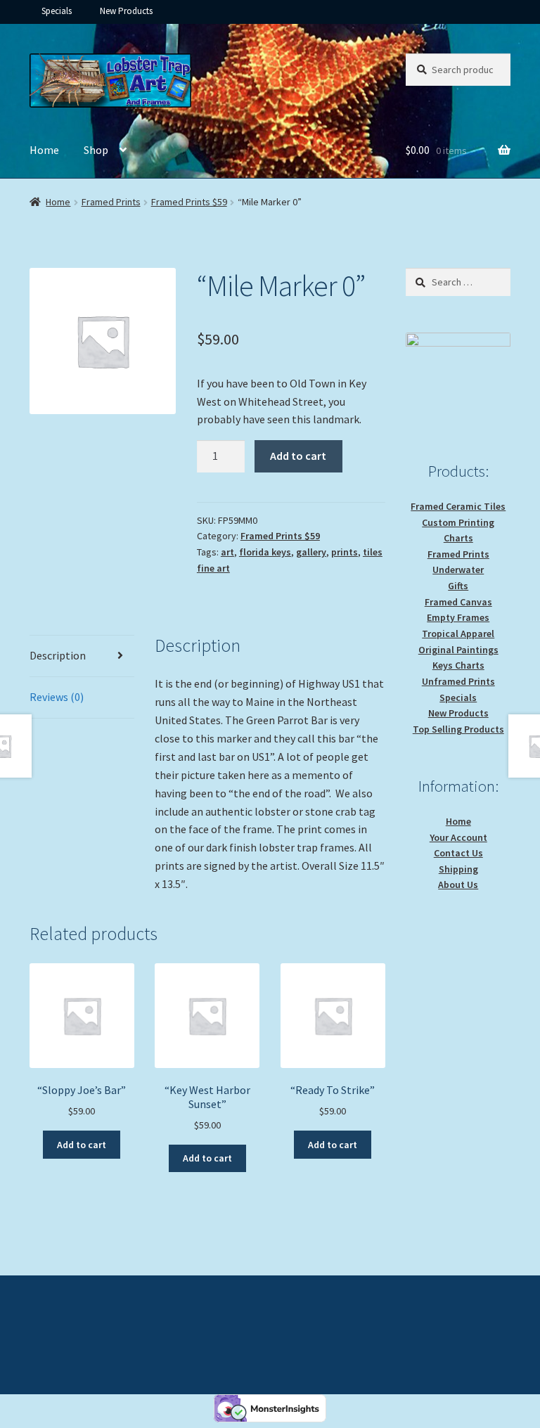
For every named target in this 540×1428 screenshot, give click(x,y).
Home (44, 150)
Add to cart (298, 456)
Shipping (458, 869)
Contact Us (458, 853)
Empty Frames (458, 617)
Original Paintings (458, 649)
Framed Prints (111, 201)
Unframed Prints (458, 681)
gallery (311, 552)
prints (344, 552)
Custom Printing (458, 522)
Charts (458, 538)
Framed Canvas (458, 602)
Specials (56, 11)
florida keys (265, 552)
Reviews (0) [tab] (57, 697)
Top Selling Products (458, 729)
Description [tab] (58, 655)
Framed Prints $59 (189, 201)
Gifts (458, 585)
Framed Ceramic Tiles (458, 506)
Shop (96, 150)
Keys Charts (458, 665)
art (227, 552)
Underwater (458, 569)
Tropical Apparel (458, 633)
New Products (126, 11)
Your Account (458, 837)
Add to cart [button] (81, 1144)
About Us (458, 884)
